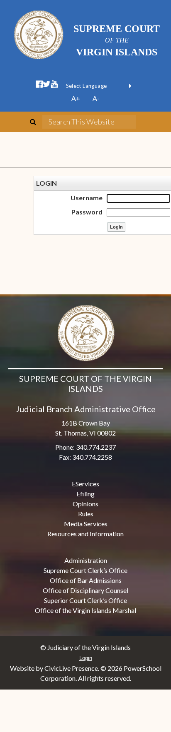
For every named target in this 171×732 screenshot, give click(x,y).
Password (87, 212)
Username (87, 198)
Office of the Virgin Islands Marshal (85, 610)
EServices (85, 484)
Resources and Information (85, 534)
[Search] (36, 122)
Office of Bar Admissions (86, 580)
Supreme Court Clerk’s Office (85, 570)
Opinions (85, 504)
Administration (85, 560)
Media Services (85, 524)
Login (85, 658)
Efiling (85, 494)
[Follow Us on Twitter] (47, 84)
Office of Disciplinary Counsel (85, 590)
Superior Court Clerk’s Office (85, 600)
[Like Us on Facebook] (39, 84)
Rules (85, 514)
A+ (75, 98)
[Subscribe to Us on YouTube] (54, 84)
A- (96, 98)
